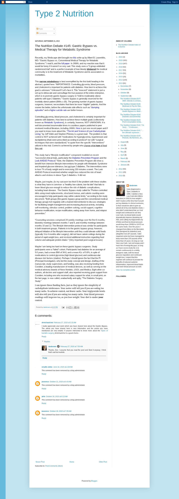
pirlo (43, 396)
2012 (121, 169)
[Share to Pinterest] (78, 307)
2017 (121, 70)
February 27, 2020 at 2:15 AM (65, 323)
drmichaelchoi (47, 323)
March (123, 158)
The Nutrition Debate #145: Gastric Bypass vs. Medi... (131, 110)
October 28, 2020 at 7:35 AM (60, 411)
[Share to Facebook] (75, 307)
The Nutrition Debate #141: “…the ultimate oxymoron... (131, 131)
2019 (121, 64)
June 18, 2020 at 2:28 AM (63, 367)
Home (72, 462)
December (125, 86)
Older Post (103, 462)
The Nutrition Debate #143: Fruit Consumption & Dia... (131, 121)
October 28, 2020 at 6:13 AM (57, 396)
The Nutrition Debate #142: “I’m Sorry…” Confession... (132, 126)
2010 (121, 176)
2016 (121, 73)
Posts (40, 29)
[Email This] (67, 307)
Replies (47, 342)
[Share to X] (72, 307)
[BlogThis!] (70, 307)
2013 (121, 83)
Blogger (94, 481)
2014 (121, 80)
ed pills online (47, 367)
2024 (121, 57)
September (125, 96)
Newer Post (40, 462)
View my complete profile (125, 270)
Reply (44, 337)
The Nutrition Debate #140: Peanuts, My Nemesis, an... (131, 137)
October (124, 93)
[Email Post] (63, 307)
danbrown (52, 347)
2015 (121, 77)
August (123, 142)
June (123, 148)
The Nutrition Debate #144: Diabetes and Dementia (130, 116)
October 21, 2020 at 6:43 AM (60, 382)
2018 (121, 67)
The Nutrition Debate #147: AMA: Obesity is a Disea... (131, 100)
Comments (42, 33)
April (122, 155)
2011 (121, 172)
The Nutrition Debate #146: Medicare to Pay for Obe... (131, 105)
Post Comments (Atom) (54, 466)
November (125, 89)
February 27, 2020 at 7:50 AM (71, 347)
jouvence (45, 382)
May (122, 152)
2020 (121, 60)
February (124, 162)
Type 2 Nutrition (64, 13)
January (124, 165)
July (122, 145)
